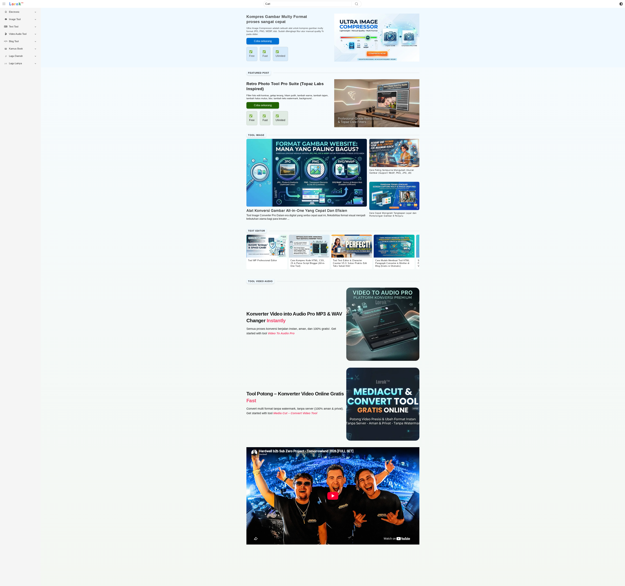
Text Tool (13, 26)
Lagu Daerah (16, 56)
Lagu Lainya (15, 63)
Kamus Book (16, 48)
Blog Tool (14, 41)
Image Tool (15, 19)
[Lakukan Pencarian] (356, 4)
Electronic (14, 11)
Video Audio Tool (17, 34)
